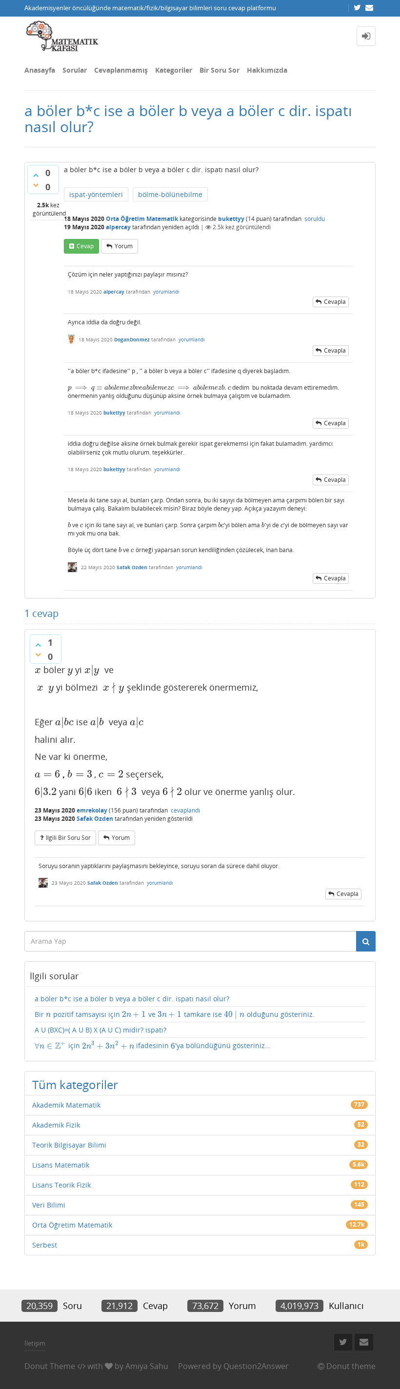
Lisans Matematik (60, 1165)
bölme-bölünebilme (170, 194)
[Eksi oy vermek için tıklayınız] (35, 185)
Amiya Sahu (146, 1366)
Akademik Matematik (66, 1105)
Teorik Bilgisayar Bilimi (69, 1145)
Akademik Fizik (56, 1125)
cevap (85, 246)
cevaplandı (185, 810)
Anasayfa (39, 70)
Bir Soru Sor (220, 70)
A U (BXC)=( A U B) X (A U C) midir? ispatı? (100, 1029)
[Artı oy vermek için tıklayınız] (35, 175)
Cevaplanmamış (121, 70)
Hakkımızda (267, 70)
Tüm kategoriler (75, 1084)
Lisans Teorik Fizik (61, 1185)
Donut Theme (49, 1366)
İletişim (34, 1343)
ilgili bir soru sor (68, 837)
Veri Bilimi (48, 1205)
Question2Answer (256, 1366)
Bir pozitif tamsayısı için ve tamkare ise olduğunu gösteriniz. (175, 1014)
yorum (124, 246)
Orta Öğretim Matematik (142, 219)
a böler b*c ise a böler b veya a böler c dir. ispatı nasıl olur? (132, 998)
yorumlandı (166, 291)
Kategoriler (173, 70)
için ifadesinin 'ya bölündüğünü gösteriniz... (153, 1046)
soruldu (314, 219)
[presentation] (81, 387)
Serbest (44, 1245)
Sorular (74, 70)
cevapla (335, 302)
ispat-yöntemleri (96, 194)
